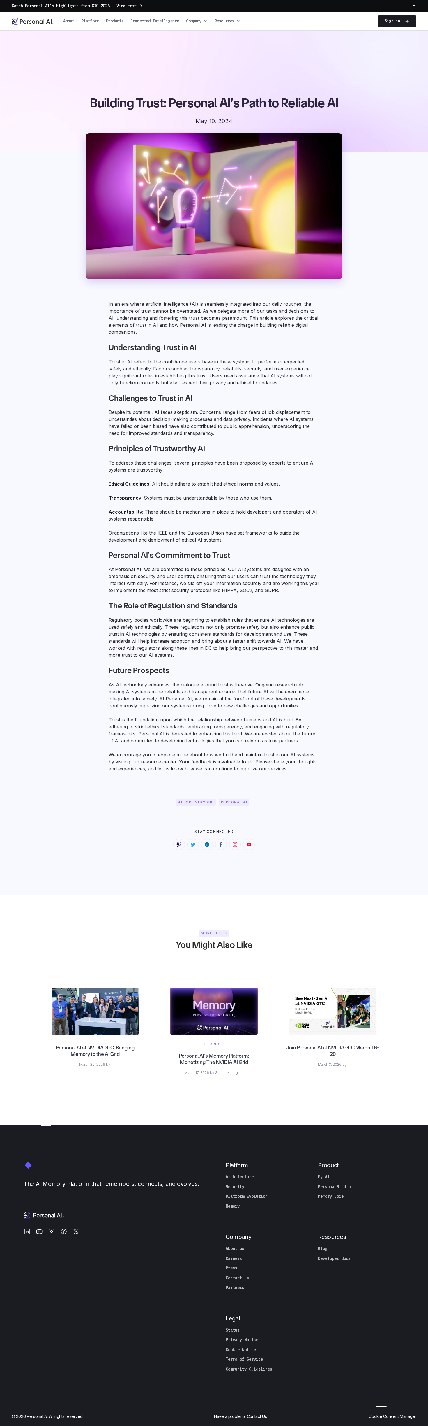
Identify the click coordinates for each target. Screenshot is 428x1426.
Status (233, 1330)
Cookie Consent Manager (392, 1416)
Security (235, 1186)
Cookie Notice (241, 1349)
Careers (234, 1258)
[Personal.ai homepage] (32, 20)
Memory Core (331, 1196)
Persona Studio (334, 1186)
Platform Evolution (247, 1196)
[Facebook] (63, 1231)
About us (235, 1248)
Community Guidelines (249, 1369)
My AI (324, 1176)
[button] (197, 21)
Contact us (237, 1278)
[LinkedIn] (27, 1231)
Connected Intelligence (154, 21)
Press (231, 1268)
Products (115, 21)
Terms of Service (244, 1359)
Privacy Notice (242, 1339)
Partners (235, 1287)
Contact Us (257, 1416)
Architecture (240, 1176)
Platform (90, 21)
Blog (322, 1248)
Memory (233, 1206)
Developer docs (334, 1258)
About (68, 21)
